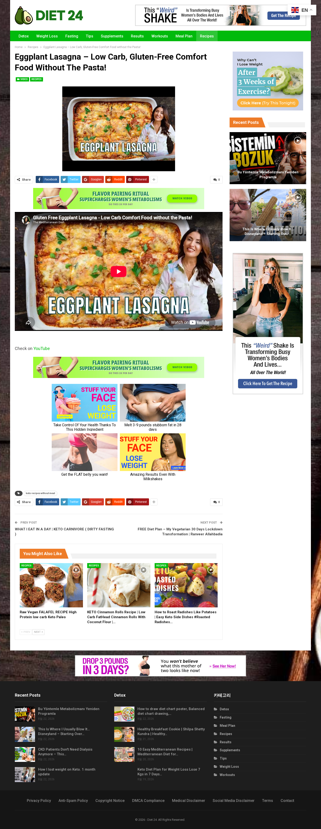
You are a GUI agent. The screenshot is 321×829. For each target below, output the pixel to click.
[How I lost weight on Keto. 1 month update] (25, 774)
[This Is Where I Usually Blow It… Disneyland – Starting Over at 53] (268, 215)
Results (137, 36)
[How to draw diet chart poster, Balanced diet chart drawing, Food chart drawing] (124, 714)
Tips (89, 36)
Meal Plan (184, 36)
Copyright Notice (110, 800)
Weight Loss (47, 36)
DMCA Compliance (148, 800)
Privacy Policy (39, 800)
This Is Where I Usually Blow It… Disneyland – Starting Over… (268, 231)
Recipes (207, 36)
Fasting (71, 36)
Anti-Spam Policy (73, 800)
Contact (287, 800)
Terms (267, 800)
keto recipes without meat (40, 493)
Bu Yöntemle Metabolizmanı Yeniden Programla (268, 174)
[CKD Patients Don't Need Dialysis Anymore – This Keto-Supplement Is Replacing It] (25, 754)
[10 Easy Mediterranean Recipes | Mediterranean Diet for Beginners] (124, 754)
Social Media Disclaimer (233, 800)
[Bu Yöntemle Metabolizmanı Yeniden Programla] (268, 158)
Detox (24, 36)
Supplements (112, 36)
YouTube (41, 348)
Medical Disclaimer (188, 800)
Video (24, 79)
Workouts (159, 36)
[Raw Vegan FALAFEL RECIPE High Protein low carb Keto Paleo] (51, 585)
